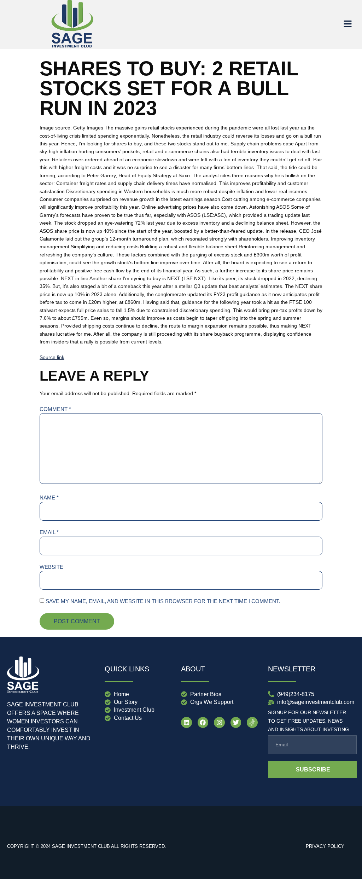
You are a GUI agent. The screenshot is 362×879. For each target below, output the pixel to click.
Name (49, 498)
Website (51, 567)
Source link (52, 357)
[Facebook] (203, 722)
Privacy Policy (325, 846)
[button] (348, 24)
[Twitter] (235, 722)
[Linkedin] (186, 722)
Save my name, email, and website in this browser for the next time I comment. (163, 601)
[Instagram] (219, 722)
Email (49, 532)
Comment (55, 409)
